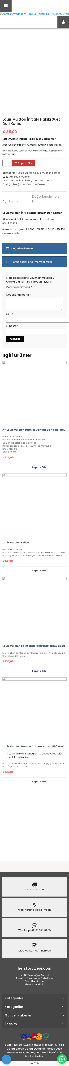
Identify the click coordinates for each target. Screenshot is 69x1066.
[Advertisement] (34, 822)
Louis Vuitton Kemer (47, 173)
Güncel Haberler (18, 1015)
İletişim (11, 1024)
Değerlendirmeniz (18, 295)
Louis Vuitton (26, 173)
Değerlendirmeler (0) (45, 199)
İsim (9, 314)
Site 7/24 (34, 1063)
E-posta (12, 326)
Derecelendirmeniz (19, 287)
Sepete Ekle (25, 163)
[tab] (15, 202)
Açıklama (10, 201)
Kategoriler (14, 998)
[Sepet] (6, 1059)
